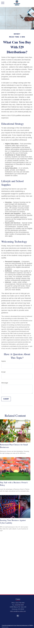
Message (4, 383)
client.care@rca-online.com (18, 611)
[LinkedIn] (17, 615)
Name (3, 361)
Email (3, 372)
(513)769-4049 (19, 605)
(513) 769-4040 (20, 602)
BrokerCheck (5, 627)
